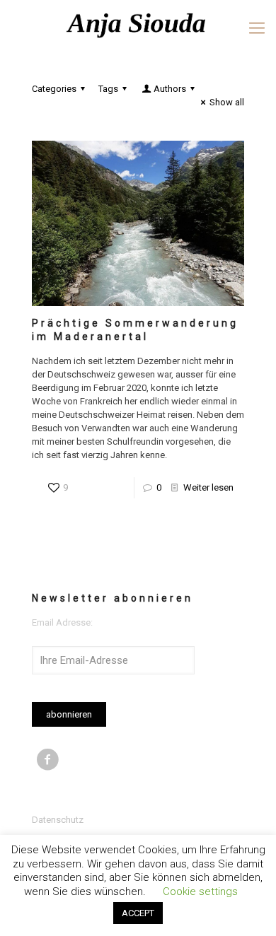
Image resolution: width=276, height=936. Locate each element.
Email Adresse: (62, 622)
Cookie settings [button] (200, 891)
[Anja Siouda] (138, 24)
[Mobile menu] (257, 28)
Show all (226, 102)
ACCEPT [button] (138, 913)
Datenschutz (58, 819)
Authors (170, 88)
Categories (54, 88)
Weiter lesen (208, 487)
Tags (108, 88)
